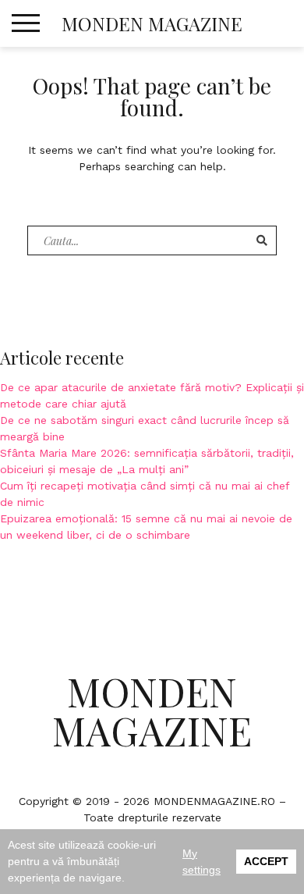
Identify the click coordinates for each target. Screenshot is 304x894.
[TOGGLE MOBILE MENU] (26, 23)
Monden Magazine (152, 23)
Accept (266, 861)
